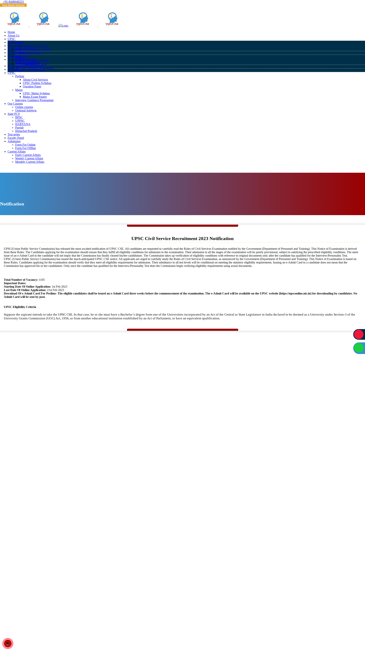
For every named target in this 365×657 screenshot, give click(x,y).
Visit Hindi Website (13, 5)
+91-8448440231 (13, 1)
